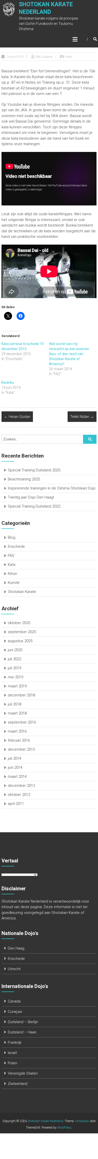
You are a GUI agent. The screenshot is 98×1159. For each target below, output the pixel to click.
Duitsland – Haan (22, 1032)
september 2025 (22, 632)
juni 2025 (15, 650)
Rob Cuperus (44, 57)
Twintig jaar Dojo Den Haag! (31, 497)
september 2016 (22, 722)
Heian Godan (17, 416)
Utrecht (14, 969)
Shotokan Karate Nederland (45, 1121)
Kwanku (8, 382)
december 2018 (21, 695)
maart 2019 (17, 686)
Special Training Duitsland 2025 (34, 470)
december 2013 (21, 785)
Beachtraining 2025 (24, 479)
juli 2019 (14, 668)
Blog (11, 537)
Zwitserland (17, 1083)
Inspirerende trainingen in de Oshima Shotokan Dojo (51, 488)
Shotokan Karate (22, 591)
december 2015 (21, 749)
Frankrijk (14, 1042)
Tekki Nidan (82, 416)
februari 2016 (19, 740)
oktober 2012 (19, 794)
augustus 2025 (20, 641)
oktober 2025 (19, 623)
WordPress (64, 1127)
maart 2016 (17, 731)
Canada (14, 1001)
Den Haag (16, 948)
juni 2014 (15, 767)
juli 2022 (14, 659)
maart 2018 (17, 713)
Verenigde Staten (23, 1073)
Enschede (16, 546)
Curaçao (15, 1011)
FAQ (11, 555)
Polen (12, 1063)
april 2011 (16, 803)
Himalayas (82, 1121)
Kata (69, 57)
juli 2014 (14, 758)
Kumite (14, 582)
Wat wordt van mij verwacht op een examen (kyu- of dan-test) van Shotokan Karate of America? (69, 354)
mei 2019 (15, 677)
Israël (12, 1053)
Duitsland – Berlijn (23, 1022)
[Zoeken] (89, 439)
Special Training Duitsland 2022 (34, 506)
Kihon (12, 573)
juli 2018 (14, 704)
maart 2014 (17, 776)
